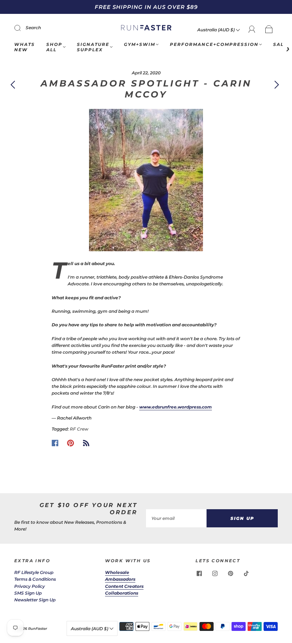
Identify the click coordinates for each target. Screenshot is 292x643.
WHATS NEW (24, 47)
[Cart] (269, 29)
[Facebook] (55, 443)
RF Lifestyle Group (33, 572)
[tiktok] (246, 573)
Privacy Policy (29, 586)
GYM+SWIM (139, 44)
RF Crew (79, 429)
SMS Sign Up (28, 593)
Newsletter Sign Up (35, 599)
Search (33, 27)
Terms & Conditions (35, 579)
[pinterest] (230, 573)
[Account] (252, 29)
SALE (280, 44)
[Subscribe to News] (86, 443)
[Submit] (22, 28)
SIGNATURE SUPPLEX (93, 47)
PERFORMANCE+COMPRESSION (214, 44)
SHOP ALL (54, 47)
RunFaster (37, 628)
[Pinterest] (70, 443)
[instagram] (215, 573)
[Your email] (176, 518)
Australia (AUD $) (216, 29)
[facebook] (199, 573)
